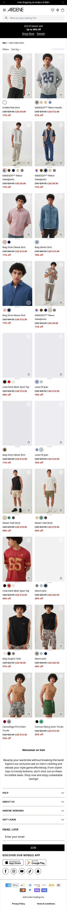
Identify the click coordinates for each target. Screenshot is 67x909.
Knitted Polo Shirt (11, 107)
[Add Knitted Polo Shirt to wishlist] (28, 57)
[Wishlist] (53, 10)
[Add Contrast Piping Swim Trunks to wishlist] (61, 676)
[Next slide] (62, 2)
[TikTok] (30, 871)
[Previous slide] (4, 2)
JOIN (33, 847)
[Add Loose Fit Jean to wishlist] (61, 336)
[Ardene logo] (16, 10)
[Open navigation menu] (4, 10)
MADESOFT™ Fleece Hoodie (48, 107)
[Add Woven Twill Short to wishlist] (28, 472)
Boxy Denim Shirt (43, 247)
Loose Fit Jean (41, 386)
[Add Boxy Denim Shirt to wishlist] (61, 196)
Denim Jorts (40, 590)
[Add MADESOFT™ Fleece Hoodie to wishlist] (61, 57)
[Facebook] (5, 871)
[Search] (6, 18)
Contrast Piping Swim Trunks (49, 726)
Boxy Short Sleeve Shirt (13, 454)
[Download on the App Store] (12, 862)
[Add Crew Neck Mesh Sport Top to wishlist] (28, 336)
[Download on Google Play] (35, 862)
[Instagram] (14, 871)
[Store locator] (58, 10)
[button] (15, 99)
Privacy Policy (18, 903)
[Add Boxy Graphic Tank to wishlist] (28, 608)
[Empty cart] (63, 10)
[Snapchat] (38, 871)
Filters (5, 49)
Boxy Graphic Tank (11, 658)
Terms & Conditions (46, 903)
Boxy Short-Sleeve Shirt (13, 247)
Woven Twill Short (11, 522)
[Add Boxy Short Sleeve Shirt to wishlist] (28, 404)
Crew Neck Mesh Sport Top (15, 386)
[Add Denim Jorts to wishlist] (61, 540)
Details (41, 33)
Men (4, 43)
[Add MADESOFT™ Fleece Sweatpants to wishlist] (28, 125)
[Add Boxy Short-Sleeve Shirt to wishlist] (28, 196)
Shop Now (28, 33)
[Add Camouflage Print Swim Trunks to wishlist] (28, 676)
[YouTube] (22, 871)
